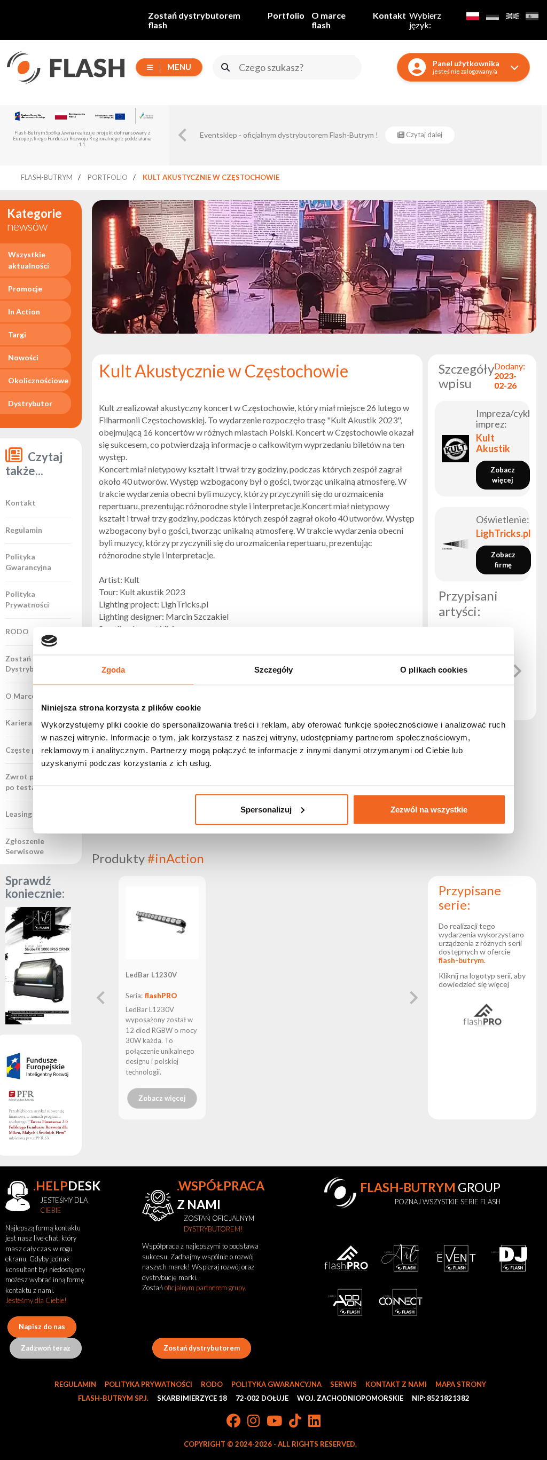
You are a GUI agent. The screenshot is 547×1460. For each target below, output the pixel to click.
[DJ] (509, 1258)
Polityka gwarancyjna (276, 1384)
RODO (17, 631)
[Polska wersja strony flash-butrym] (472, 16)
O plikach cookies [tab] (433, 669)
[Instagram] (253, 1421)
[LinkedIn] (314, 1421)
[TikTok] (295, 1421)
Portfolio (286, 15)
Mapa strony (460, 1384)
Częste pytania (31, 749)
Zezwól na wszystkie (428, 809)
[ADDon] (346, 1302)
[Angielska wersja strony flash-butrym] (512, 16)
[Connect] (400, 1302)
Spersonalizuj (266, 809)
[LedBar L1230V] (162, 922)
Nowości (23, 357)
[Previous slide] (183, 135)
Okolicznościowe (38, 380)
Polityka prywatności (148, 1384)
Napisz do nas (42, 1326)
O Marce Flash (30, 695)
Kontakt (389, 15)
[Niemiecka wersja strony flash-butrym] (492, 16)
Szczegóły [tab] (273, 669)
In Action (24, 311)
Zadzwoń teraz (46, 1348)
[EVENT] (455, 1258)
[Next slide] (516, 671)
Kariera (18, 722)
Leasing (18, 813)
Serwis (343, 1384)
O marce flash (328, 20)
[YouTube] (274, 1421)
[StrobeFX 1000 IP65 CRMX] (38, 965)
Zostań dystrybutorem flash (194, 20)
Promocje (25, 288)
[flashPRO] (482, 1014)
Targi (17, 334)
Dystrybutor (30, 403)
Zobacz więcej (162, 1098)
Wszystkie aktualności (28, 260)
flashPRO (160, 995)
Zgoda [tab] (113, 669)
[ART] (400, 1258)
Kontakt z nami (396, 1384)
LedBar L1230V (151, 974)
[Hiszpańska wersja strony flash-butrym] (532, 16)
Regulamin (23, 529)
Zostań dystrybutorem (201, 1348)
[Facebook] (233, 1421)
